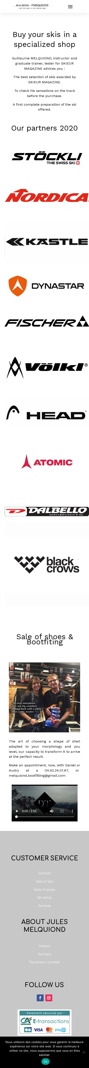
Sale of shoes (44, 889)
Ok (46, 1061)
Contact (44, 873)
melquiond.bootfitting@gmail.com (37, 775)
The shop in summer (44, 962)
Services (44, 905)
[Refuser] (83, 1052)
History (44, 946)
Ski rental (44, 897)
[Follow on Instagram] (48, 997)
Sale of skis (44, 881)
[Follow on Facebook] (40, 997)
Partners (44, 954)
